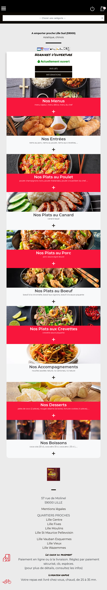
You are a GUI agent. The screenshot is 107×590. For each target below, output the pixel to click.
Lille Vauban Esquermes (54, 539)
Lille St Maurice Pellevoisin (54, 532)
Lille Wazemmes (54, 548)
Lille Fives (54, 524)
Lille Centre (54, 519)
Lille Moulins (54, 528)
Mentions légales (53, 509)
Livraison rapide (59, 575)
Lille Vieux (54, 543)
